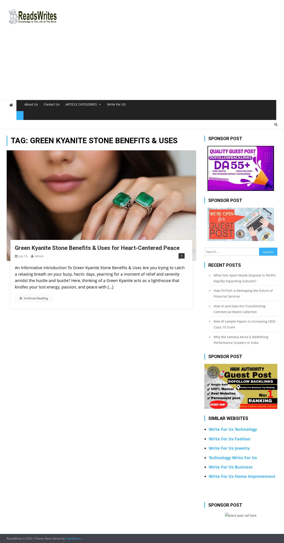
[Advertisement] (142, 66)
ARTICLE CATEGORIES (81, 104)
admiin (39, 256)
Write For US (116, 104)
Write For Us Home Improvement (242, 476)
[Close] (20, 115)
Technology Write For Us (233, 457)
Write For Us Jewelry (229, 448)
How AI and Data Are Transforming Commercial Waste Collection (239, 309)
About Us (31, 104)
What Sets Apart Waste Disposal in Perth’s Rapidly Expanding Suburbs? (245, 278)
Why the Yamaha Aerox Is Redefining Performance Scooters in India (241, 340)
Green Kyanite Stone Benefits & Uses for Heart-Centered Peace (97, 248)
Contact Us (52, 104)
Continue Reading (36, 298)
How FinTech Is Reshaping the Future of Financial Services (243, 293)
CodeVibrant (73, 538)
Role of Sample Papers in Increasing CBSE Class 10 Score (245, 324)
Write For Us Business (230, 467)
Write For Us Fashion (229, 438)
